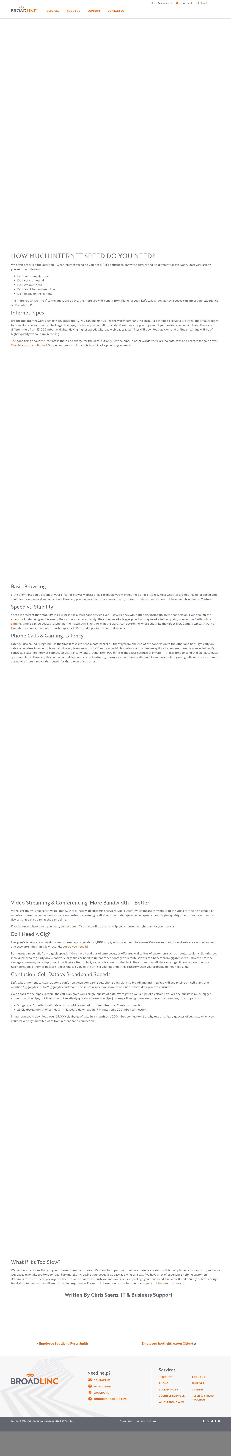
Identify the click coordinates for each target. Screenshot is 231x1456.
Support (94, 11)
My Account (186, 3)
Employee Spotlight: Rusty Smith (63, 1343)
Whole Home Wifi (171, 1402)
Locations (101, 1393)
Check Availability (160, 3)
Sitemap (153, 1421)
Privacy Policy (126, 1421)
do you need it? (78, 946)
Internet (165, 1377)
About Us (73, 11)
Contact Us (116, 11)
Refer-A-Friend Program (203, 1397)
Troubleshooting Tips (110, 1399)
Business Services (172, 1396)
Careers (198, 1389)
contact (66, 926)
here (161, 1283)
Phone (163, 1383)
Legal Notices (140, 1421)
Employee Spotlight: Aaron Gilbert (167, 1343)
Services (53, 11)
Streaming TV (168, 1389)
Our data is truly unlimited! (29, 345)
